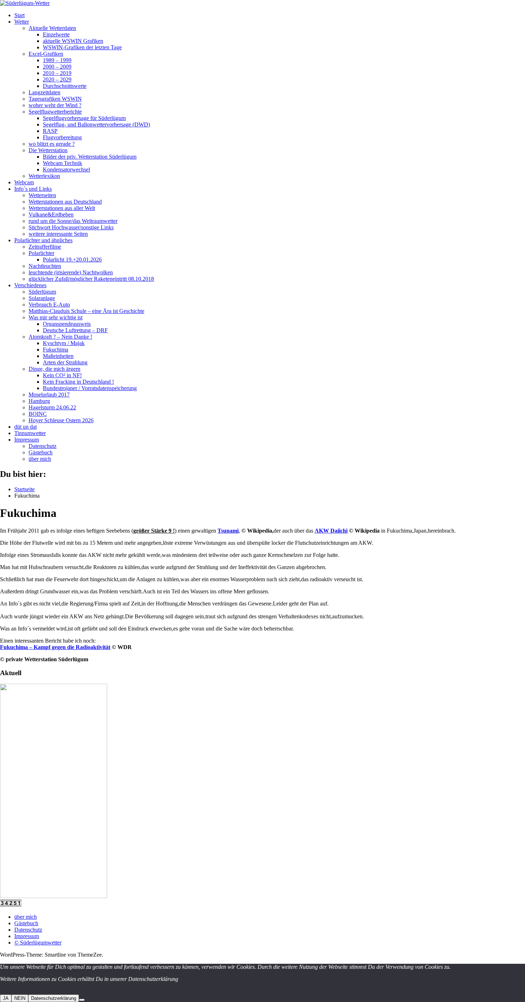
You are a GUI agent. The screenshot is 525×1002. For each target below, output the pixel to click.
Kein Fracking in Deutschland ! (78, 382)
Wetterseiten (42, 195)
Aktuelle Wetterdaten (52, 28)
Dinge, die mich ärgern (54, 369)
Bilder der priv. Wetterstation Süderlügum (89, 157)
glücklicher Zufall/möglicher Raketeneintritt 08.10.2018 (91, 279)
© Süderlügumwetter (37, 942)
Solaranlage (42, 298)
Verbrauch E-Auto (49, 304)
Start (19, 15)
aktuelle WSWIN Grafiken (73, 41)
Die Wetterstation (48, 150)
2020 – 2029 (57, 79)
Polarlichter (41, 253)
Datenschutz (42, 446)
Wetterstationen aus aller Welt (62, 208)
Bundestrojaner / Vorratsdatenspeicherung (90, 388)
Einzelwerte (56, 34)
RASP (50, 131)
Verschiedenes (30, 285)
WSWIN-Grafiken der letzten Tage (82, 47)
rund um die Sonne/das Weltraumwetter (73, 221)
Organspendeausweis (67, 324)
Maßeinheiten (58, 356)
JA (6, 998)
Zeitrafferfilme (45, 247)
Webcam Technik (62, 163)
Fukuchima (55, 350)
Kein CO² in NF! (62, 375)
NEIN (19, 998)
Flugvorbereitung (62, 137)
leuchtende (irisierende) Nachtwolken (71, 272)
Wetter (21, 22)
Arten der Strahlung (65, 362)
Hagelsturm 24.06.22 (52, 407)
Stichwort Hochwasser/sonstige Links (71, 227)
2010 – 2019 (57, 73)
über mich (40, 459)
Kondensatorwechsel (66, 169)
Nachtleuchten (45, 266)
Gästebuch (40, 452)
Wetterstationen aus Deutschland (65, 202)
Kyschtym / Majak (64, 343)
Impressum (26, 440)
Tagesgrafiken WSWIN (55, 99)
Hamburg (39, 401)
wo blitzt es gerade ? (52, 144)
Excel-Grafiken (46, 54)
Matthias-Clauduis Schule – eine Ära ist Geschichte (86, 311)
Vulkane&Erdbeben (51, 214)
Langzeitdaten (44, 92)
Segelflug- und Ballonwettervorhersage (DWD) (96, 124)
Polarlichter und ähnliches (43, 240)
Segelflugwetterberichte (55, 112)
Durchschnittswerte (64, 86)
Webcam (24, 182)
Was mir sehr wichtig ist (55, 317)
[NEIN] (82, 1000)
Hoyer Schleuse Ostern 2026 (61, 420)
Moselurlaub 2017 (49, 395)
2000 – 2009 (57, 67)
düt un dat (25, 427)
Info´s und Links (33, 189)
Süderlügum (42, 292)
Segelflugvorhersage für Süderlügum (84, 118)
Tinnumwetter (30, 433)
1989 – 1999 (57, 60)
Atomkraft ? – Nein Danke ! (60, 337)
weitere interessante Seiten (58, 234)
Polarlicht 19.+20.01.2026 (72, 259)
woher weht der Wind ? (55, 105)
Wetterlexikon (44, 176)
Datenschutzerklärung (53, 998)
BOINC (38, 414)
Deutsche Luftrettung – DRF (75, 330)
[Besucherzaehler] (10, 905)
